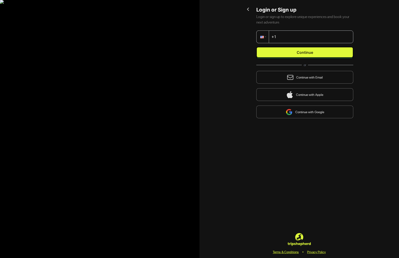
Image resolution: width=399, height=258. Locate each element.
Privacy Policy (316, 252)
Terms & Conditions (286, 252)
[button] (263, 37)
